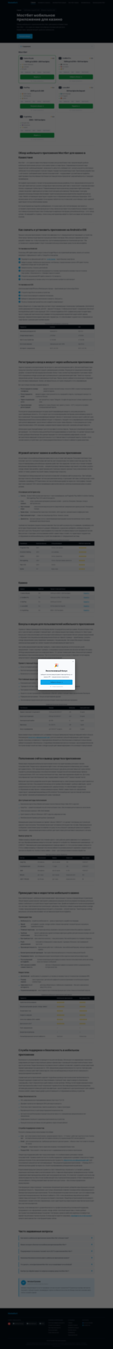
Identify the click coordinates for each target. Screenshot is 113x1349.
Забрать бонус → (56, 682)
